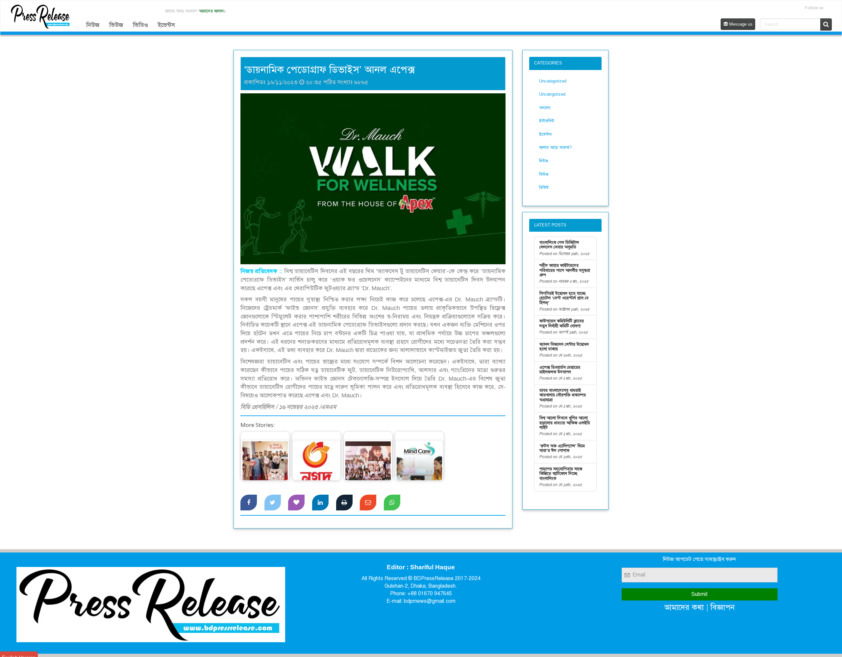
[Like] (296, 502)
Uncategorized (552, 81)
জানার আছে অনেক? (555, 147)
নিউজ (92, 25)
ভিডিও (140, 25)
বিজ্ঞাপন (722, 607)
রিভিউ (544, 187)
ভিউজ (116, 25)
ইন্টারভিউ (546, 120)
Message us (740, 24)
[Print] (344, 502)
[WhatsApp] (392, 502)
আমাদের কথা (684, 607)
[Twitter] (272, 502)
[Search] (826, 24)
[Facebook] (248, 502)
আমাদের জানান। (212, 11)
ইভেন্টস (166, 25)
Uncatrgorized (552, 94)
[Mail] (368, 502)
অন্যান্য (545, 107)
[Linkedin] (320, 502)
